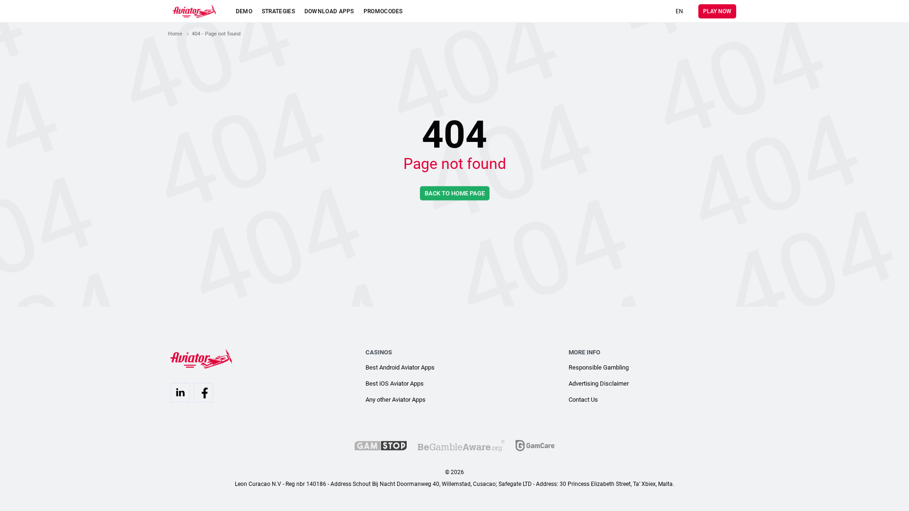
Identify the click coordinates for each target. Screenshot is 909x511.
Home (175, 34)
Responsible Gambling (599, 367)
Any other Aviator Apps (395, 399)
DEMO (244, 11)
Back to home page (455, 193)
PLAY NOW (717, 11)
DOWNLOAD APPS (329, 11)
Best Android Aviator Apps (400, 367)
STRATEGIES (278, 11)
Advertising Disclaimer (599, 383)
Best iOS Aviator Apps (394, 383)
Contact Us (583, 399)
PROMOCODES (383, 11)
